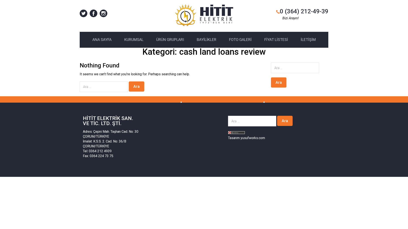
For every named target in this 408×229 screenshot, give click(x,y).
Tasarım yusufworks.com (246, 138)
